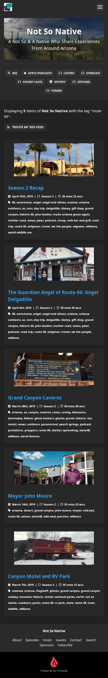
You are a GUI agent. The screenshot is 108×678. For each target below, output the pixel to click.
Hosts (47, 640)
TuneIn (56, 90)
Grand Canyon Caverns (35, 397)
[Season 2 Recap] (54, 160)
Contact (76, 640)
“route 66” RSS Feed (27, 127)
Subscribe (65, 645)
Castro (69, 73)
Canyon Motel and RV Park (39, 576)
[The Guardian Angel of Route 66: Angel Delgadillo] (54, 264)
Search (91, 640)
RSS (14, 73)
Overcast (93, 73)
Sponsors (47, 645)
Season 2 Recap (26, 188)
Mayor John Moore (30, 496)
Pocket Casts (32, 82)
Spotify (60, 82)
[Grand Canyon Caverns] (54, 369)
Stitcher (83, 82)
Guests (61, 640)
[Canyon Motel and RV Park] (54, 548)
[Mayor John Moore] (54, 468)
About (17, 640)
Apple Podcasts (40, 73)
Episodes (32, 640)
